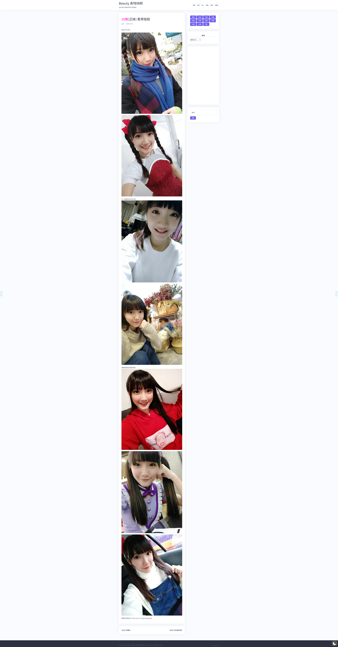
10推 (199, 24)
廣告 (207, 5)
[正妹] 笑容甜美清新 (176, 630)
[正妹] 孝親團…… (127, 630)
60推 (193, 20)
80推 (206, 17)
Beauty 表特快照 (131, 3)
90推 (199, 17)
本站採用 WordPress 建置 (127, 645)
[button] (334, 643)
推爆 (194, 5)
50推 (199, 20)
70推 (213, 17)
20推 (193, 24)
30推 (213, 20)
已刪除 (216, 5)
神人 (203, 5)
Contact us (215, 645)
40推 (206, 20)
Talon (160, 645)
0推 (206, 24)
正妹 (198, 5)
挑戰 (211, 5)
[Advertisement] (203, 75)
